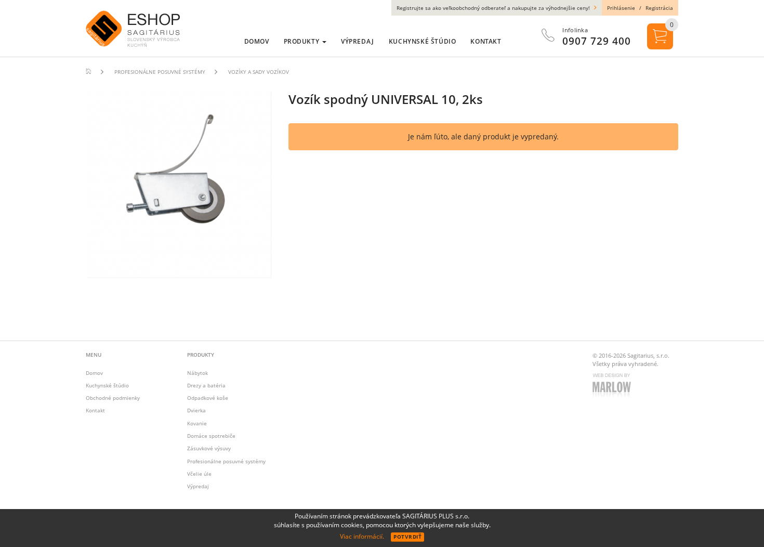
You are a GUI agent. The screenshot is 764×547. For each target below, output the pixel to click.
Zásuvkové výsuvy (209, 448)
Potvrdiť (407, 536)
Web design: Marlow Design (613, 386)
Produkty (302, 41)
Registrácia (659, 7)
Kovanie (197, 423)
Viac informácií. (362, 536)
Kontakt (95, 410)
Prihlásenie (621, 7)
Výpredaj (198, 486)
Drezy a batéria (206, 385)
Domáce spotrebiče (211, 435)
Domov (94, 372)
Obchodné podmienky (113, 397)
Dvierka (196, 410)
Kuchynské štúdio (107, 385)
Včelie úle (199, 473)
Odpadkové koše (207, 397)
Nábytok (197, 372)
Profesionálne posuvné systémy (226, 461)
